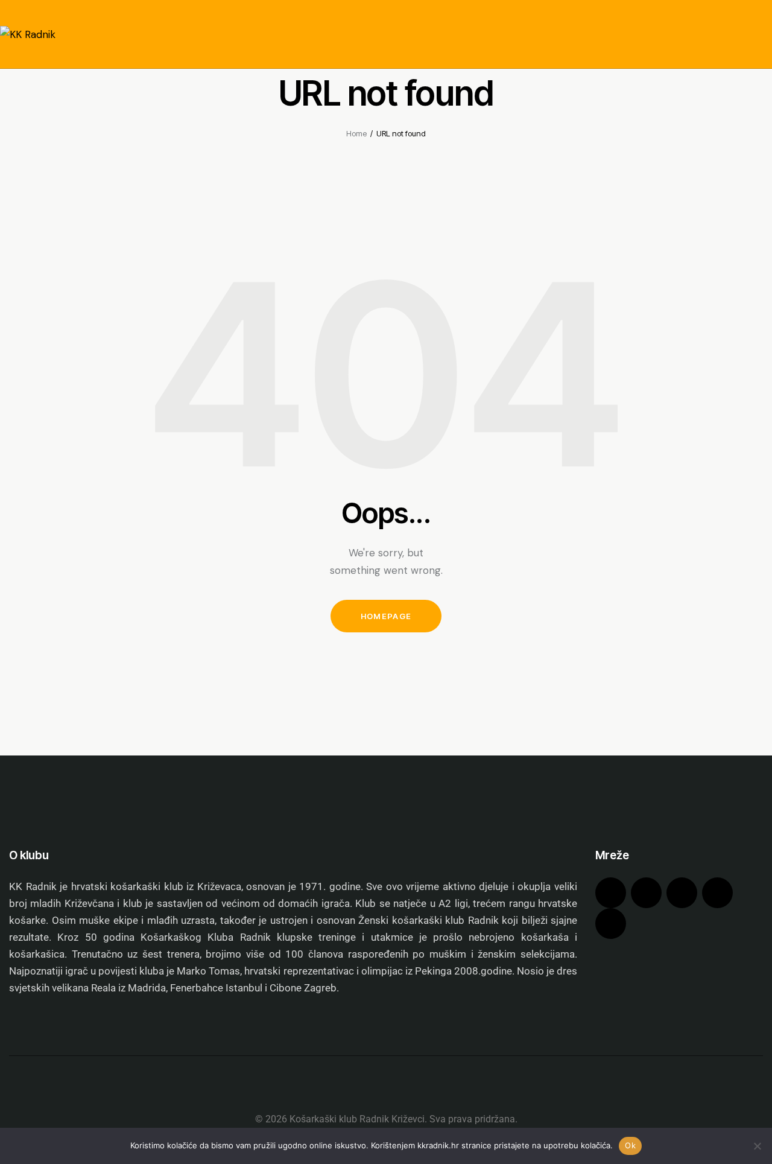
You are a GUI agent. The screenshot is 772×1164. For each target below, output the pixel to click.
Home (356, 133)
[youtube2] (717, 892)
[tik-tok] (681, 892)
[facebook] (610, 892)
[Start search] (763, 55)
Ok (630, 1145)
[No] (757, 1146)
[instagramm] (646, 892)
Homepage (386, 616)
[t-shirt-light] (610, 923)
